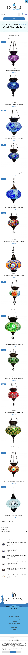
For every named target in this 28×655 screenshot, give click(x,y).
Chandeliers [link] (15, 24)
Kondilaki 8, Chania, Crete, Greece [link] (14, 606)
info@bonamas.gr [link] (14, 610)
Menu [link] (14, 18)
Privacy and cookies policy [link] (14, 623)
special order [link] (4, 529)
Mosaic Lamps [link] (8, 24)
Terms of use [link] (14, 621)
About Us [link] (14, 629)
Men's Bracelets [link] (4, 525)
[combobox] (14, 38)
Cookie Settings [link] (6, 652)
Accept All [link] (13, 652)
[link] (26, 1)
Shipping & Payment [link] (14, 616)
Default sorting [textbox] (11, 38)
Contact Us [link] (14, 632)
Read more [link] (14, 520)
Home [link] (3, 24)
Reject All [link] (19, 652)
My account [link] (14, 627)
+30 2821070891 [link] (14, 608)
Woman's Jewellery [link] (5, 531)
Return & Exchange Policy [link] (14, 619)
